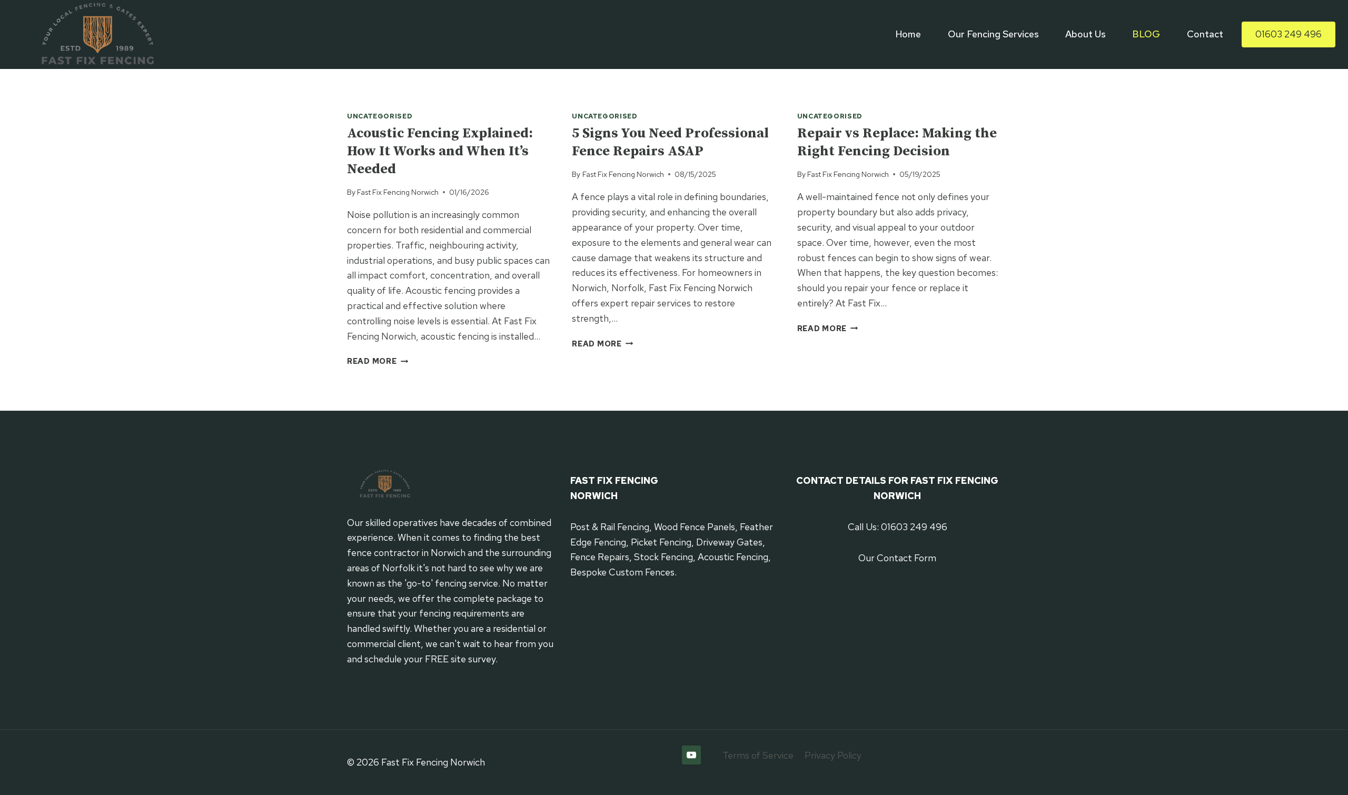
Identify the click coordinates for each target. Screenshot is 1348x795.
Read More (377, 361)
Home (908, 34)
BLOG (1146, 34)
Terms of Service (758, 755)
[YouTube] (691, 755)
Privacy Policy (833, 755)
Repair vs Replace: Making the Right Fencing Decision (897, 142)
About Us (1085, 34)
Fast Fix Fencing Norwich (398, 192)
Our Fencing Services (993, 34)
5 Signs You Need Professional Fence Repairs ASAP (670, 142)
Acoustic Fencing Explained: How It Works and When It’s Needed (440, 151)
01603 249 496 (1288, 34)
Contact (1205, 34)
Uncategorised (379, 116)
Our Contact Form (897, 558)
